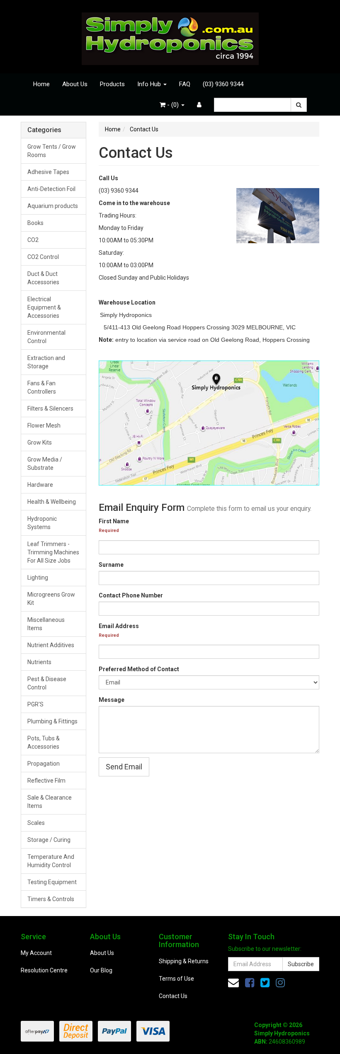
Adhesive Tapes (48, 172)
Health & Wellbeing (51, 501)
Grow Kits (39, 442)
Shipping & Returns (184, 961)
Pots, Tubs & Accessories (43, 742)
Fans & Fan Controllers (41, 387)
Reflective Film (46, 780)
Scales (36, 823)
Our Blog (101, 970)
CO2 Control (43, 257)
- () (172, 105)
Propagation (43, 763)
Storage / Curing (48, 839)
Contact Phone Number (131, 595)
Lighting (37, 577)
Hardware (40, 484)
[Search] (299, 105)
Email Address (119, 626)
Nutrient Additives (50, 645)
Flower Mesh (44, 425)
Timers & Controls (50, 899)
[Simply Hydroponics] (170, 36)
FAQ (184, 84)
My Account (36, 953)
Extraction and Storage (46, 362)
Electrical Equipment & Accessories (44, 307)
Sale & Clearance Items (49, 801)
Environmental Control (46, 336)
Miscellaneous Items (46, 623)
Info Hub (150, 84)
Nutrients (39, 662)
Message (111, 699)
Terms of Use (176, 978)
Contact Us (173, 996)
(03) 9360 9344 (223, 84)
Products (112, 84)
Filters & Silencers (50, 408)
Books (35, 223)
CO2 (33, 240)
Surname (111, 564)
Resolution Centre (44, 970)
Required (109, 530)
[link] (249, 983)
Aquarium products (52, 206)
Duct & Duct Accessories (43, 278)
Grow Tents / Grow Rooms (51, 150)
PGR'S (35, 704)
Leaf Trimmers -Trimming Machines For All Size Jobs (53, 552)
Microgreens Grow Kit (51, 598)
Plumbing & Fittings (52, 721)
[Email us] (233, 983)
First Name (114, 521)
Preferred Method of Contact (139, 669)
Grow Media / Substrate (44, 463)
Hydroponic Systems (42, 522)
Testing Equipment (52, 882)
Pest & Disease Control (46, 683)
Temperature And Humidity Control (50, 860)
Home (41, 84)
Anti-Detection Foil (51, 189)
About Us (74, 84)
